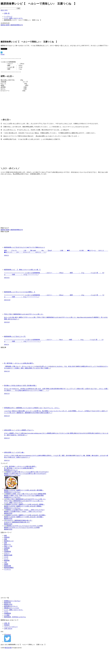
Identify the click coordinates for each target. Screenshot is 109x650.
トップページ (8, 16)
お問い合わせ (8, 628)
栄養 (5, 542)
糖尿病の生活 (8, 604)
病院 (5, 535)
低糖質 (6, 564)
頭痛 (5, 539)
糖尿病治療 (7, 566)
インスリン (7, 569)
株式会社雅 (8, 647)
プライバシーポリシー (11, 626)
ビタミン (7, 553)
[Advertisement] (54, 105)
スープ (6, 558)
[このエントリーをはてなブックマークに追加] (1, 53)
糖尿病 (6, 550)
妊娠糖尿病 (7, 551)
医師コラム (7, 544)
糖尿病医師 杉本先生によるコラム (15, 617)
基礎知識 (7, 548)
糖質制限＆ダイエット (11, 606)
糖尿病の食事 (8, 555)
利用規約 (7, 625)
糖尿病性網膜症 (9, 567)
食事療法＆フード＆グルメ (12, 601)
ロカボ (6, 557)
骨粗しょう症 (8, 546)
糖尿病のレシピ (9, 541)
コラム (6, 611)
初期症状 (7, 537)
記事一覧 (7, 623)
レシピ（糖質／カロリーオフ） (13, 18)
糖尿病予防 (7, 602)
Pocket (2, 54)
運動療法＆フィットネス (11, 608)
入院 (5, 562)
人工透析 (7, 615)
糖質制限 (7, 560)
